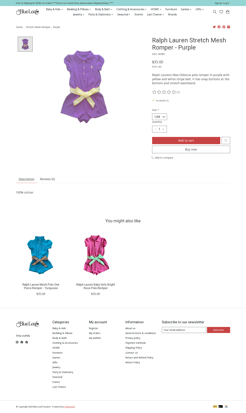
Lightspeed (69, 406)
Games (56, 357)
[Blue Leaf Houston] (27, 12)
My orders (94, 333)
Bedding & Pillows (62, 333)
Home (19, 27)
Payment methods (135, 342)
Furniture (171, 9)
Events (139, 14)
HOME (56, 347)
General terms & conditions (140, 333)
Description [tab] (26, 179)
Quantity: (157, 121)
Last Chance (59, 386)
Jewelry (56, 367)
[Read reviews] (164, 92)
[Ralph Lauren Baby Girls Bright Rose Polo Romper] (96, 255)
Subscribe (218, 329)
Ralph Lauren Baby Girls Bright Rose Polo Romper (95, 286)
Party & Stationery (62, 372)
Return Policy (132, 362)
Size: (155, 109)
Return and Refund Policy (139, 357)
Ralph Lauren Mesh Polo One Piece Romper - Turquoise (40, 286)
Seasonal (57, 377)
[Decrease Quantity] (155, 129)
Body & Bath (59, 338)
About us (130, 328)
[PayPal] (215, 406)
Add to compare (164, 157)
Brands (172, 14)
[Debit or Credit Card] (221, 406)
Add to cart (186, 140)
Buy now (191, 149)
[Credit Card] (226, 406)
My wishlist (95, 338)
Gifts (55, 362)
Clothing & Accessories (65, 342)
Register (93, 328)
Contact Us (131, 352)
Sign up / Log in (222, 3)
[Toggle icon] (214, 12)
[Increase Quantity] (163, 129)
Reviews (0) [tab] (47, 179)
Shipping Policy (133, 347)
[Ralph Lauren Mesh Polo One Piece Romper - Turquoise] (41, 255)
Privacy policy (132, 338)
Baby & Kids (59, 328)
